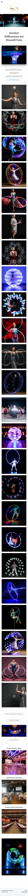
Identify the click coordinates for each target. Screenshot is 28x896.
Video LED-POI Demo (14, 79)
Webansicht (24, 891)
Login (26, 890)
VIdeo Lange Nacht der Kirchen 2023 (14, 713)
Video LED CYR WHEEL (14, 720)
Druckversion (5, 890)
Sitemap (11, 890)
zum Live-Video (14, 739)
